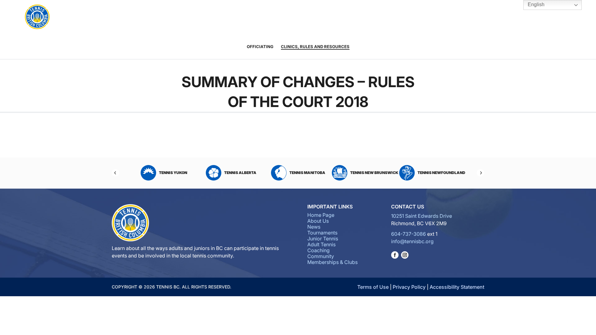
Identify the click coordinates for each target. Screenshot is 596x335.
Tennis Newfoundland (441, 172)
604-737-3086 (408, 234)
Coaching (322, 17)
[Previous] (115, 172)
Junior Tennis (273, 17)
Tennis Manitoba (307, 172)
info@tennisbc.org (412, 241)
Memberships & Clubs (332, 262)
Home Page (320, 215)
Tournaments (240, 17)
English (535, 4)
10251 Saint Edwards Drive (421, 216)
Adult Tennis (296, 17)
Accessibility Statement (457, 287)
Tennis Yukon (173, 172)
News (313, 227)
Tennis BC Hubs (384, 17)
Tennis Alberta (240, 172)
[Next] (480, 172)
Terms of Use (373, 287)
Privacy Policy (409, 287)
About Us (209, 17)
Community (354, 17)
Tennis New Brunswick (374, 172)
